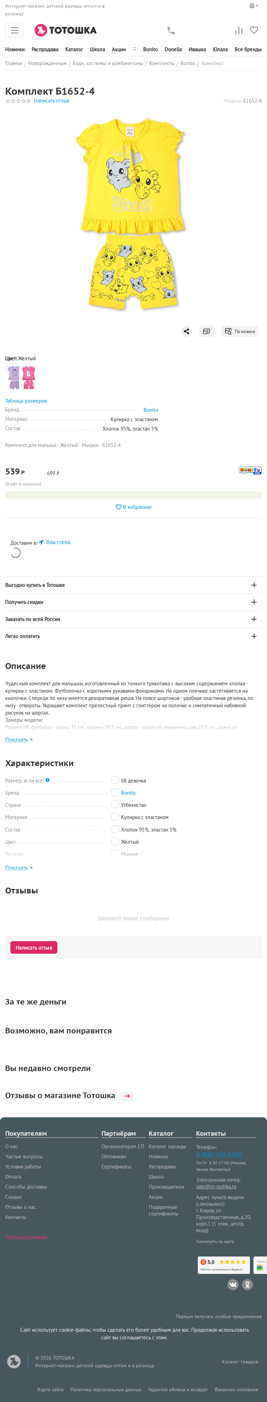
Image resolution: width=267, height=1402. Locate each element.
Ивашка (197, 49)
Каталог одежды (167, 1146)
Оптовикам (114, 1156)
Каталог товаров (240, 1361)
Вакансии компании (236, 1389)
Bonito (150, 49)
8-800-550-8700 (219, 1154)
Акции (119, 49)
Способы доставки (26, 1186)
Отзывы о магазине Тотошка (60, 1095)
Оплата (13, 1176)
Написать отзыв (51, 101)
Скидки (13, 1197)
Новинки (15, 49)
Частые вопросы (23, 1156)
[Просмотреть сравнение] (239, 30)
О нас (11, 1146)
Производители (166, 1186)
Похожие (243, 331)
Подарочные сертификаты (163, 1210)
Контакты (15, 1217)
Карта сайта (51, 1389)
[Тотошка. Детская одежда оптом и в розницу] (65, 29)
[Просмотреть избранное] (254, 30)
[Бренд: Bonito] (250, 474)
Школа (97, 49)
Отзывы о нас (20, 1207)
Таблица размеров (26, 1237)
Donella (173, 49)
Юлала (220, 49)
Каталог (74, 49)
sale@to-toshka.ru (216, 1186)
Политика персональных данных (106, 1389)
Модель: (233, 100)
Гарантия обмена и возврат (178, 1389)
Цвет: (11, 358)
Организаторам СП (123, 1146)
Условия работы (23, 1166)
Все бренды (248, 49)
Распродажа (162, 1166)
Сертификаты (116, 1166)
